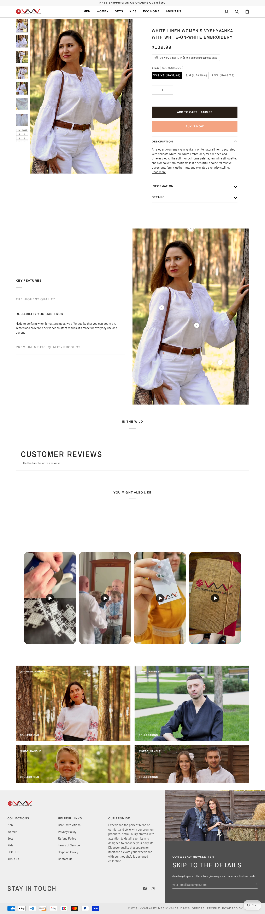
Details (158, 197)
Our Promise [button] (119, 818)
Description (162, 141)
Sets (10, 838)
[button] (103, 11)
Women (12, 832)
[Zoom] (38, 165)
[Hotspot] (161, 307)
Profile (213, 908)
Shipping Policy (68, 852)
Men (10, 825)
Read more (159, 172)
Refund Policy (67, 838)
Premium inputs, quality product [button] (48, 347)
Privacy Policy (67, 832)
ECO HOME (14, 852)
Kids (10, 845)
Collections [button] (18, 818)
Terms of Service (69, 845)
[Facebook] (145, 888)
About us (13, 859)
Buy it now (195, 126)
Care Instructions (69, 825)
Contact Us (65, 859)
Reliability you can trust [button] (40, 314)
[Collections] (73, 703)
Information (162, 186)
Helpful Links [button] (70, 818)
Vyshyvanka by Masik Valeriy (156, 908)
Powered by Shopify (240, 908)
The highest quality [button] (35, 299)
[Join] (254, 884)
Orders (198, 908)
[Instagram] (153, 888)
